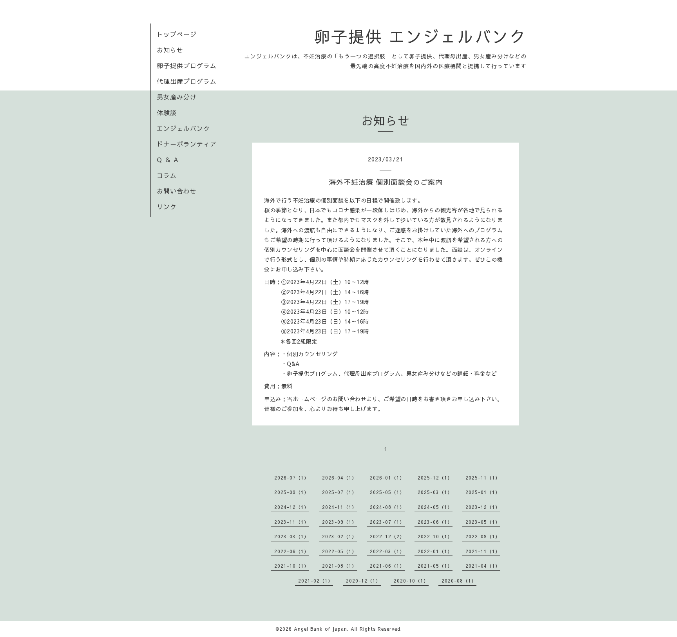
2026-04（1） (339, 477)
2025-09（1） (291, 492)
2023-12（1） (482, 507)
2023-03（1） (291, 536)
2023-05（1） (482, 522)
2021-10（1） (291, 566)
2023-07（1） (387, 522)
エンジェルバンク (183, 128)
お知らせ (170, 49)
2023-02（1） (339, 536)
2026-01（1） (387, 477)
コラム (167, 175)
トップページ (177, 34)
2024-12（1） (291, 507)
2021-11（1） (482, 551)
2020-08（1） (459, 580)
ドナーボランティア (187, 143)
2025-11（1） (482, 477)
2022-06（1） (291, 551)
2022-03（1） (387, 551)
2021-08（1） (339, 566)
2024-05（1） (435, 507)
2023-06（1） (435, 522)
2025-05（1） (387, 492)
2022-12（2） (387, 536)
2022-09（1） (482, 536)
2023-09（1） (339, 522)
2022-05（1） (339, 551)
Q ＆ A (168, 159)
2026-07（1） (291, 477)
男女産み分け (177, 96)
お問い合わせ (177, 190)
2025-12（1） (435, 477)
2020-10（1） (411, 580)
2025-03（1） (435, 492)
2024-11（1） (339, 507)
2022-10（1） (435, 536)
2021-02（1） (315, 580)
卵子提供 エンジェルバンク (420, 36)
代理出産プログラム (187, 81)
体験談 (167, 112)
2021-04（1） (482, 566)
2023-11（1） (291, 522)
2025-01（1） (482, 492)
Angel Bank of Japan (320, 629)
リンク (167, 206)
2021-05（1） (435, 566)
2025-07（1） (339, 492)
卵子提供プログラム (187, 65)
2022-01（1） (435, 551)
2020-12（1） (363, 580)
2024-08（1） (387, 507)
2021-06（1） (387, 566)
